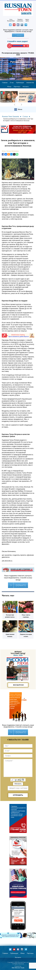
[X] (14, 154)
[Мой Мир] (11, 154)
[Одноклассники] (8, 154)
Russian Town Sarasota (10, 116)
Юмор (9, 86)
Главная (5, 82)
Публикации (20, 82)
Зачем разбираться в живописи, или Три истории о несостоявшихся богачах (18, 119)
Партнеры (17, 86)
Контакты (26, 86)
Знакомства (30, 82)
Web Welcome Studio (18, 968)
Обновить (18, 784)
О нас (12, 82)
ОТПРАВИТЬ (18, 795)
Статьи (25, 116)
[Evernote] (17, 154)
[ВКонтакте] (6, 154)
